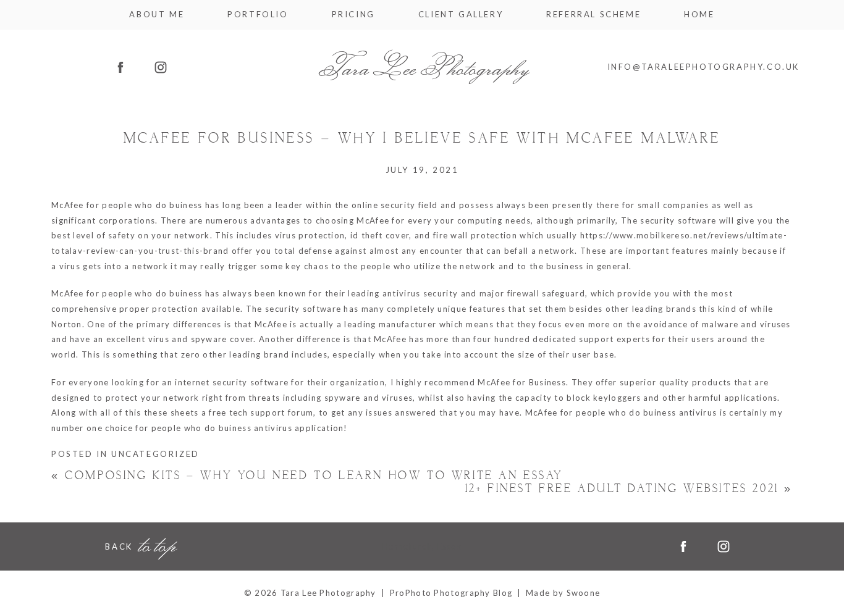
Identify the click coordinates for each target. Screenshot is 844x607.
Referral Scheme (593, 14)
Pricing (353, 14)
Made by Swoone (563, 593)
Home (699, 14)
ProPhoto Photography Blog (451, 593)
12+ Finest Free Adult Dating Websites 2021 (629, 489)
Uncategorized (155, 454)
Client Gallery (460, 14)
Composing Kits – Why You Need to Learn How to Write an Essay (307, 476)
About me (156, 14)
